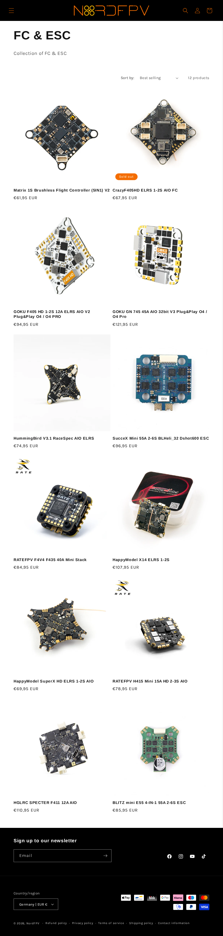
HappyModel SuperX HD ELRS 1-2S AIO (54, 681)
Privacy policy (82, 923)
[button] (11, 11)
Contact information (174, 923)
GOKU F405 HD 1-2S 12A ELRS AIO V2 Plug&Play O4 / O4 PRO (52, 314)
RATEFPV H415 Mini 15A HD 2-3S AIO (150, 681)
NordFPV (32, 923)
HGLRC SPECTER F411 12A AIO (45, 802)
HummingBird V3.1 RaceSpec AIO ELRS (54, 438)
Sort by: (127, 78)
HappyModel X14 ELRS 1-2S (141, 560)
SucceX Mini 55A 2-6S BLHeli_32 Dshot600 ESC (161, 438)
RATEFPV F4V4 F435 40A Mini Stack (50, 560)
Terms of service (111, 923)
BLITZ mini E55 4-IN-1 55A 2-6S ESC (149, 802)
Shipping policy (141, 923)
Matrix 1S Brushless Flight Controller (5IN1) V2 (62, 190)
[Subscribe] (105, 855)
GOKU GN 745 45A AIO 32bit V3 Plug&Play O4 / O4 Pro (160, 314)
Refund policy (56, 923)
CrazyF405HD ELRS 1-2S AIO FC (145, 190)
